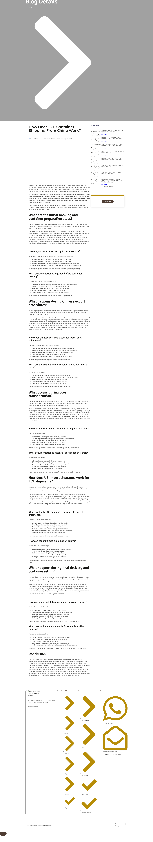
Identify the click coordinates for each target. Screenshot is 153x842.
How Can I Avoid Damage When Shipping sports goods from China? (111, 138)
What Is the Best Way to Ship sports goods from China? (111, 166)
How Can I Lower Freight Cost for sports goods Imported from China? (111, 159)
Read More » (104, 134)
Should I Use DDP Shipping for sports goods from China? (112, 152)
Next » (111, 186)
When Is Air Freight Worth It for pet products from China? (111, 173)
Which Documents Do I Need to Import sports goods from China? (112, 131)
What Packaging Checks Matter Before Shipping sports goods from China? (112, 145)
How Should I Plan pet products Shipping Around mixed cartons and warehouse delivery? (111, 181)
